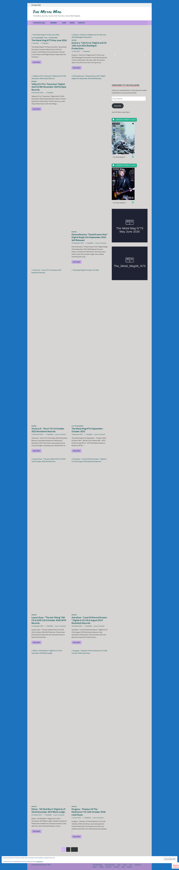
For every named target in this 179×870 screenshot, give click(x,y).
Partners (116, 867)
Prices (72, 23)
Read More (35, 62)
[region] (130, 54)
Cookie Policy (39, 861)
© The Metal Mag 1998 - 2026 (41, 865)
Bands (95, 867)
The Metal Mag (47, 12)
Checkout (138, 865)
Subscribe (117, 106)
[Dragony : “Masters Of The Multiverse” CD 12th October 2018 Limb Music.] (90, 727)
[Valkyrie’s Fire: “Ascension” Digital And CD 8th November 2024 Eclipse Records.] (49, 77)
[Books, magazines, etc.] (133, 157)
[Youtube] (135, 5)
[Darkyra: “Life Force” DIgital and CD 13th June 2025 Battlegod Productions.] (90, 35)
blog (123, 867)
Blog (45, 37)
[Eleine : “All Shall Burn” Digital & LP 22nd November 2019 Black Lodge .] (49, 727)
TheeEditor (45, 43)
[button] (115, 54)
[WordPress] (146, 5)
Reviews (53, 23)
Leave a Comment (100, 243)
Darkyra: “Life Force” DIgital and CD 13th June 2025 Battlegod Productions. (89, 45)
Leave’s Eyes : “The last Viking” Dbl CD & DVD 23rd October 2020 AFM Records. (48, 620)
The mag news (53, 37)
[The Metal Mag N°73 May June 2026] (49, 34)
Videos (101, 867)
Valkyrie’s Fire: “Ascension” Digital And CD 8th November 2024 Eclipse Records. (48, 87)
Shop (64, 23)
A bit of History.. (110, 865)
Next (74, 849)
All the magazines (37, 37)
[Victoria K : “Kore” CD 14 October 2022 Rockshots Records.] (49, 346)
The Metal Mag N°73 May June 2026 (49, 40)
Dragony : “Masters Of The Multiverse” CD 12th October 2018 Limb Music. (88, 812)
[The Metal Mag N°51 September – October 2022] (90, 346)
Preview (123, 138)
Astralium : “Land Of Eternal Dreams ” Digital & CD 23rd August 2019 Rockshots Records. (89, 620)
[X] (143, 5)
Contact (81, 23)
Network (108, 867)
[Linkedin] (140, 5)
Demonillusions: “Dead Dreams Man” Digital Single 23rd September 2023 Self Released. (90, 237)
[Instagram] (138, 5)
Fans (130, 865)
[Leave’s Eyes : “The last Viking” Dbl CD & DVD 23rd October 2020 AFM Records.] (49, 535)
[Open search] (146, 22)
